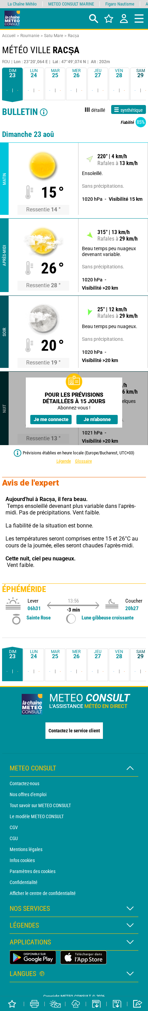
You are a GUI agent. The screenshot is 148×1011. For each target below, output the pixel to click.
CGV (14, 827)
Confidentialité (24, 882)
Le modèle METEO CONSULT (37, 816)
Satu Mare (53, 35)
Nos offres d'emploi (28, 794)
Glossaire (83, 461)
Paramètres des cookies (32, 871)
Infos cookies (22, 860)
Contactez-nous (24, 783)
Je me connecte (51, 419)
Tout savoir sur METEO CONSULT (40, 805)
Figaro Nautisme (119, 4)
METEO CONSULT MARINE (71, 4)
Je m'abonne (97, 419)
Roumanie (29, 35)
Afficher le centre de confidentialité (43, 893)
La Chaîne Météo (22, 4)
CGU (14, 838)
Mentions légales (26, 849)
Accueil (8, 35)
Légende (63, 461)
